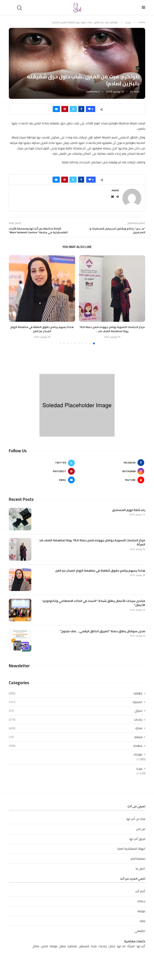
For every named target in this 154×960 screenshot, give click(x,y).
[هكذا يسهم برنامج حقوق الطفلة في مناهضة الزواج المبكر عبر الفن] (42, 288)
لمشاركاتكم (138, 858)
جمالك (141, 901)
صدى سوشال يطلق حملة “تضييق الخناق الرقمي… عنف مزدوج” (102, 631)
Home (142, 22)
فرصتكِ (75, 737)
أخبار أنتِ (140, 891)
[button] (14, 300)
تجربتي (75, 710)
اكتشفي (140, 931)
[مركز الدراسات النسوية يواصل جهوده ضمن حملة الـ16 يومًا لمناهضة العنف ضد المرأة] (112, 288)
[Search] (20, 8)
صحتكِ (75, 728)
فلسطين (84, 946)
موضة (141, 911)
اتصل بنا (140, 868)
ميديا (128, 22)
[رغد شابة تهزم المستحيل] (20, 519)
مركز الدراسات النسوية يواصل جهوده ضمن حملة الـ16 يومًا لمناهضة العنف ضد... (112, 329)
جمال (112, 946)
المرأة (131, 946)
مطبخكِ (75, 745)
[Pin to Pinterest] (64, 109)
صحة (94, 946)
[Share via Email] (56, 109)
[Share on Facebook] (81, 109)
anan (137, 91)
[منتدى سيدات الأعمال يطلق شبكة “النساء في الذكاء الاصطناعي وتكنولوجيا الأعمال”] (20, 610)
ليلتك (142, 921)
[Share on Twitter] (73, 109)
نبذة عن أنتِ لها (135, 819)
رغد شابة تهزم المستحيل (128, 510)
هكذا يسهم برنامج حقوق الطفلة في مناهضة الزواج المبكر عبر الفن (42, 329)
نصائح (35, 946)
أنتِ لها (141, 946)
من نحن (140, 829)
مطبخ (62, 946)
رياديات (75, 719)
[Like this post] (89, 109)
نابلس (44, 946)
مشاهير (72, 946)
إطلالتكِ (75, 693)
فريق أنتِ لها (137, 839)
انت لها (121, 946)
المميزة (75, 702)
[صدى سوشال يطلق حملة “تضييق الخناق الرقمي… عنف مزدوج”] (20, 640)
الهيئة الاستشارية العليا (131, 848)
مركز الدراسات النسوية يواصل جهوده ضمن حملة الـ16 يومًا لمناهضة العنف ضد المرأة (92, 542)
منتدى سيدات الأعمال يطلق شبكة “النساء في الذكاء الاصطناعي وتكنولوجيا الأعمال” (94, 603)
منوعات (137, 754)
